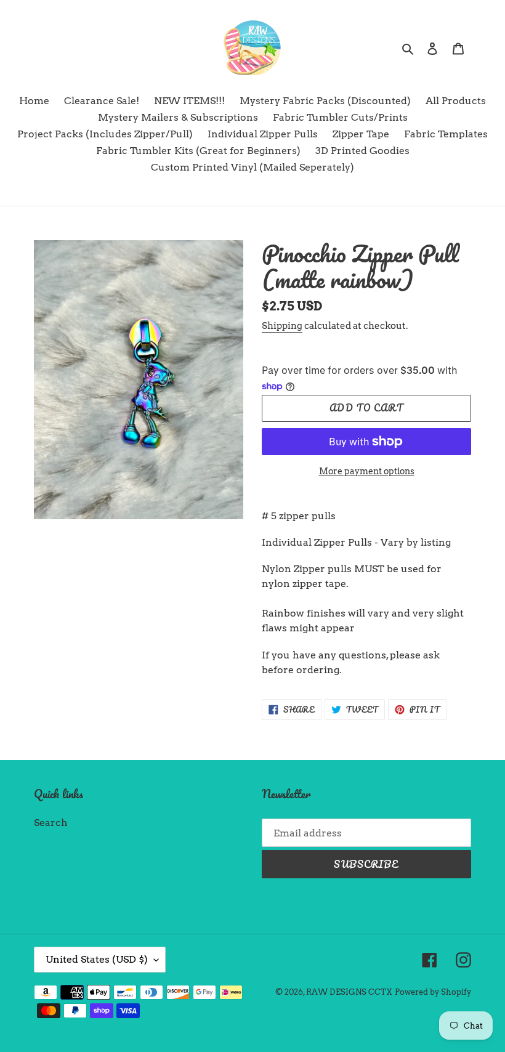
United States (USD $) (97, 959)
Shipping (282, 325)
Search (51, 822)
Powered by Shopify (433, 992)
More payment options (366, 471)
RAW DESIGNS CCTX (349, 992)
